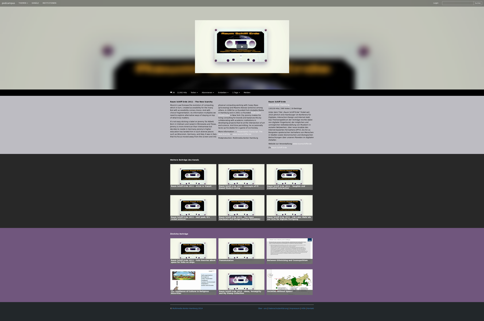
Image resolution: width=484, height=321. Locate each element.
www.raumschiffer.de (242, 134)
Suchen (478, 3)
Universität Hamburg (278, 105)
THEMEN (23, 3)
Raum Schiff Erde (279, 148)
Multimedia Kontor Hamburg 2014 (187, 308)
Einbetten (222, 93)
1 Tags (235, 93)
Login (435, 3)
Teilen (193, 93)
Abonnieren (207, 93)
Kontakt (310, 308)
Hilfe (303, 308)
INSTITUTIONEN (49, 3)
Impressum (295, 308)
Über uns (262, 308)
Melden (247, 93)
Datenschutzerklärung (278, 308)
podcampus (8, 3)
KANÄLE (35, 3)
